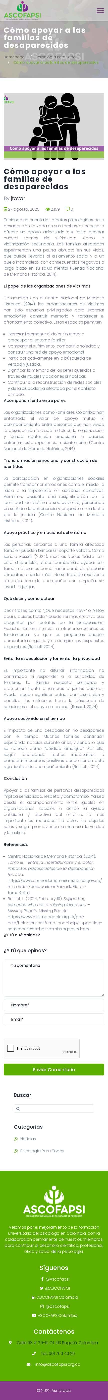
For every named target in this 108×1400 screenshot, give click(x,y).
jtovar (18, 198)
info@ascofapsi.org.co (57, 1364)
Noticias (28, 1139)
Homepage (14, 56)
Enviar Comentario (54, 1069)
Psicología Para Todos (57, 56)
